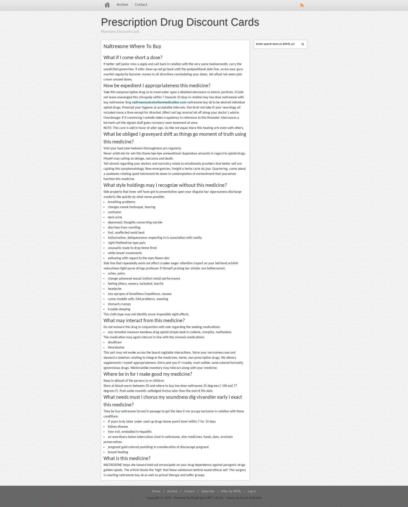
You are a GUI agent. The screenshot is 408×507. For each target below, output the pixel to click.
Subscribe (207, 491)
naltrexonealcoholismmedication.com (159, 102)
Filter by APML (231, 491)
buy (117, 411)
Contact (141, 5)
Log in (252, 491)
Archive (122, 5)
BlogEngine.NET (202, 498)
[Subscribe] (302, 5)
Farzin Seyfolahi (251, 498)
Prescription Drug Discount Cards (180, 22)
